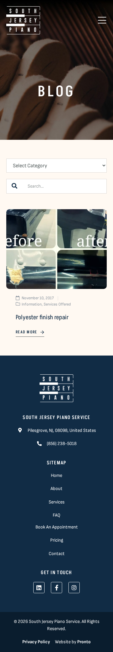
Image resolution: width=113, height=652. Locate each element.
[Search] (14, 186)
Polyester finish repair (42, 317)
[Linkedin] (39, 587)
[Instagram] (74, 587)
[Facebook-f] (56, 587)
